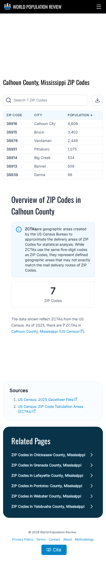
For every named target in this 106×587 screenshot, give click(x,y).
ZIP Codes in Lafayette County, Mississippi (47, 475)
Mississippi (49, 331)
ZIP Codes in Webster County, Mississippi (46, 496)
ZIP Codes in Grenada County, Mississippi (46, 465)
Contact (54, 539)
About (67, 539)
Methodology (84, 539)
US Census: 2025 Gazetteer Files (45, 399)
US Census (69, 331)
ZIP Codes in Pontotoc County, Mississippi (46, 485)
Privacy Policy (22, 539)
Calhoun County (24, 331)
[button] (99, 7)
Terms (41, 539)
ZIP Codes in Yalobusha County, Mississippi (47, 506)
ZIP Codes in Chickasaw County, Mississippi (48, 455)
